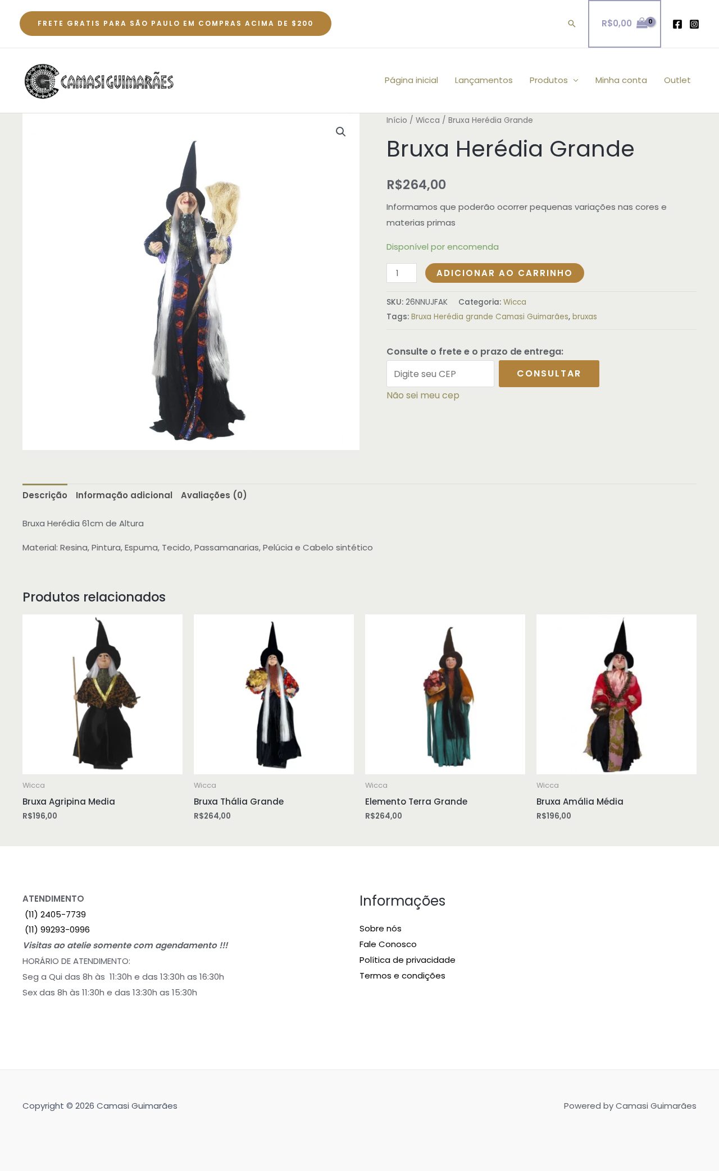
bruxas (584, 316)
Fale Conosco (388, 944)
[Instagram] (694, 24)
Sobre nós (381, 928)
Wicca (428, 120)
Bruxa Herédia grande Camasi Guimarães (489, 316)
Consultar (549, 373)
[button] (175, 23)
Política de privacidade (408, 960)
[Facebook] (677, 24)
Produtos (549, 80)
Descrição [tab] (44, 495)
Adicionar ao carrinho (504, 273)
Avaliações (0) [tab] (214, 495)
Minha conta (621, 80)
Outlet (677, 80)
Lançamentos (484, 80)
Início (396, 120)
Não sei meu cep (422, 395)
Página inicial (411, 80)
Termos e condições (402, 975)
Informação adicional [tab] (124, 495)
